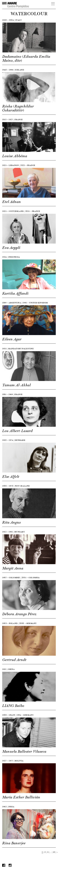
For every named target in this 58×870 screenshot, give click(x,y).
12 (54, 852)
